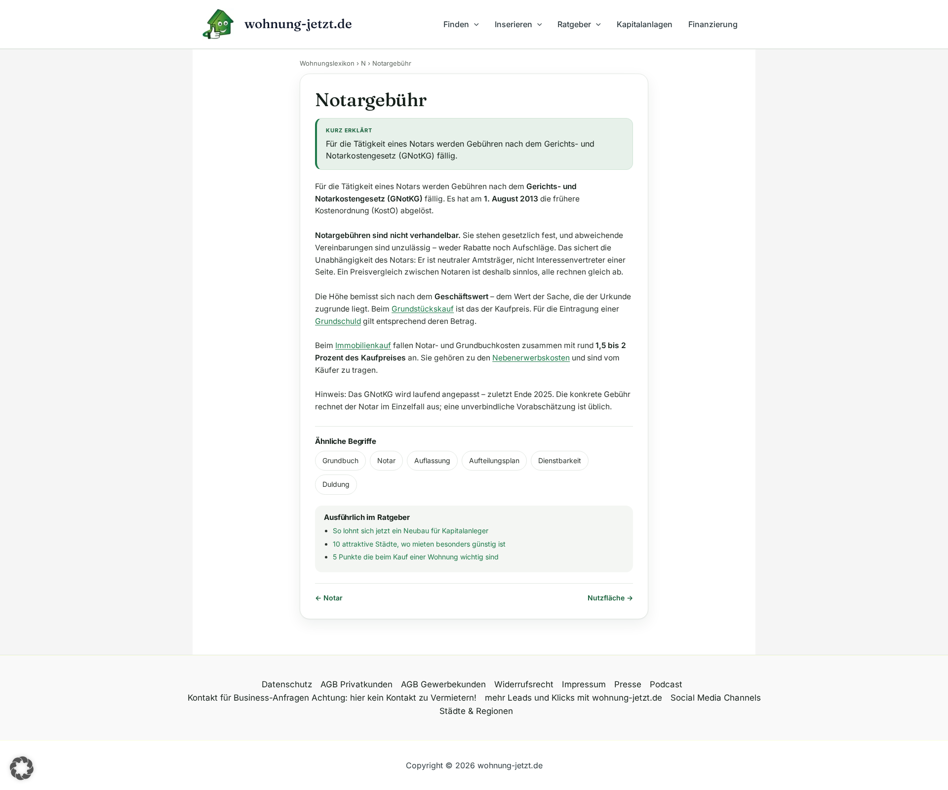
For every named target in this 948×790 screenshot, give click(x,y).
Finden (456, 24)
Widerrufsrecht (523, 684)
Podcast (666, 684)
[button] (474, 24)
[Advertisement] (167, 202)
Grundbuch (340, 460)
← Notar (329, 597)
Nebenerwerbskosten (531, 357)
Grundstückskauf (423, 309)
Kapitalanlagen (644, 24)
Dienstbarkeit (559, 460)
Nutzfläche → (610, 597)
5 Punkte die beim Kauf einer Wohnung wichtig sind (416, 557)
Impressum (584, 684)
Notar (386, 460)
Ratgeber (574, 24)
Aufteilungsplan (494, 460)
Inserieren (513, 24)
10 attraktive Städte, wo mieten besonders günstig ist (419, 544)
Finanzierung (713, 24)
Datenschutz (287, 684)
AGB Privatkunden (356, 684)
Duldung (336, 484)
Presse (627, 684)
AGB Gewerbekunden (443, 684)
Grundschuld (338, 321)
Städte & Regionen (476, 711)
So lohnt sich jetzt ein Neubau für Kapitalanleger (410, 530)
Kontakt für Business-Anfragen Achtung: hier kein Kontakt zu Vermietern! (332, 698)
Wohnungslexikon (327, 63)
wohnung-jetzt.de (298, 24)
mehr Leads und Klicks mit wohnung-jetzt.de (573, 698)
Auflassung (432, 460)
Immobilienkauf (363, 345)
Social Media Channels (716, 698)
